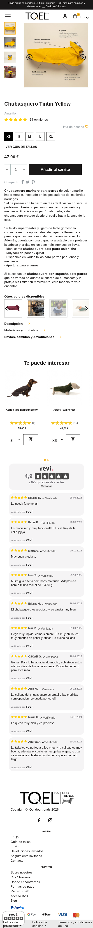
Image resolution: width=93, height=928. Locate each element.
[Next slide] (83, 57)
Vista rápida (22, 402)
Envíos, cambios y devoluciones (33, 337)
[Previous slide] (29, 57)
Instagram (50, 820)
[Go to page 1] (45, 460)
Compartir (22, 182)
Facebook (38, 820)
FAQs (15, 837)
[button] (10, 28)
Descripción (17, 323)
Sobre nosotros (22, 872)
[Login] (65, 17)
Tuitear (28, 182)
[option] (13, 308)
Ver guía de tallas (21, 147)
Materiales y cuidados (25, 330)
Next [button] (86, 308)
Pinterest (33, 182)
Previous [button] (6, 308)
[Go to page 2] (48, 460)
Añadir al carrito (55, 169)
